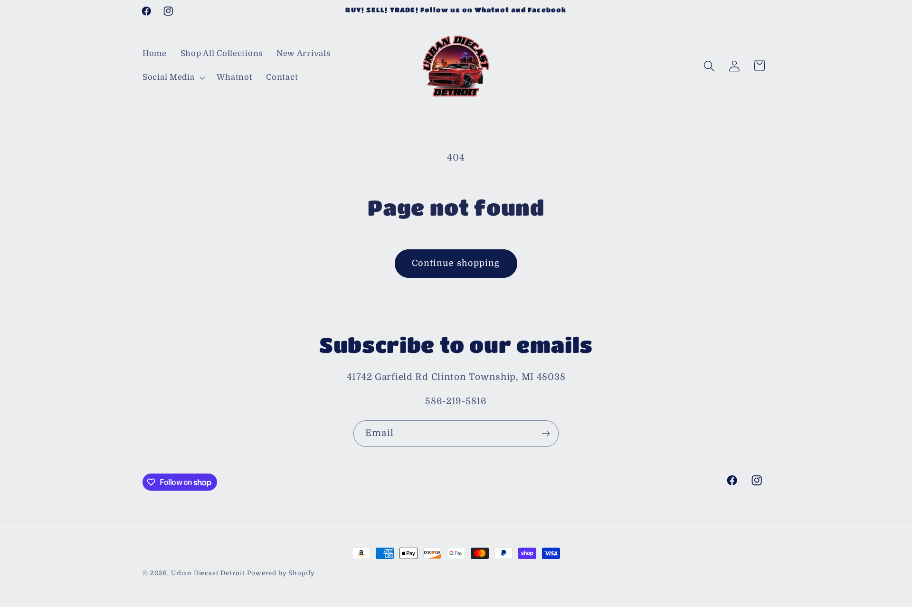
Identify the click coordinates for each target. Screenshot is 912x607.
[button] (173, 78)
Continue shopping (456, 263)
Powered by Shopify (281, 573)
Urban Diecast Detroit (208, 573)
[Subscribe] (545, 433)
